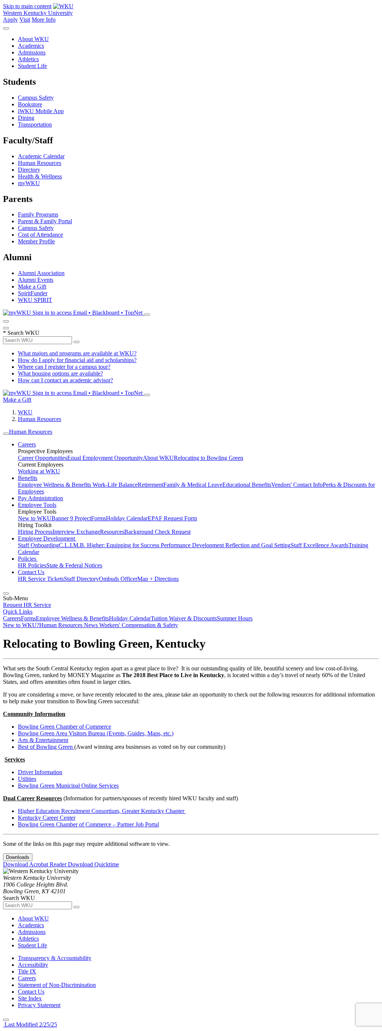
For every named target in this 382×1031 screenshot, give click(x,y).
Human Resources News (69, 625)
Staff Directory (81, 579)
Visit (24, 19)
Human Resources (39, 163)
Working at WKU (39, 471)
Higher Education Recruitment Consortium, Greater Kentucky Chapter (102, 811)
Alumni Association (41, 273)
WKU (25, 412)
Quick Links (17, 611)
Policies (28, 558)
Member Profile (36, 241)
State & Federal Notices (74, 565)
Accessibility (33, 965)
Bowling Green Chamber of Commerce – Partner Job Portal (88, 824)
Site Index (30, 998)
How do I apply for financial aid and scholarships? (77, 360)
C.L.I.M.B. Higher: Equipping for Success (110, 545)
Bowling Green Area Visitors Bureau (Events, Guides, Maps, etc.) (95, 733)
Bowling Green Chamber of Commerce (64, 726)
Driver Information (40, 772)
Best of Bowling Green (46, 747)
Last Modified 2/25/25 (30, 1024)
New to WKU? (21, 625)
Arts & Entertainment (43, 740)
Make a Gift (32, 286)
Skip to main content (27, 6)
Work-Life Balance (115, 485)
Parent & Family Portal (45, 221)
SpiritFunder (32, 293)
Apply (10, 19)
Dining (26, 118)
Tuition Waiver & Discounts (184, 618)
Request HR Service (27, 605)
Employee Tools (37, 505)
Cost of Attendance (40, 234)
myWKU (29, 183)
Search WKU (21, 333)
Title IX (27, 971)
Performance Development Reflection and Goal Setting (226, 545)
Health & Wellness (40, 176)
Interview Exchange (76, 532)
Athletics (28, 59)
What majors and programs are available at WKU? (77, 353)
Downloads (17, 857)
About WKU (33, 39)
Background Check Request (157, 532)
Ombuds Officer (118, 579)
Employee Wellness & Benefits (55, 485)
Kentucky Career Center (46, 817)
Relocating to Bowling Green (208, 458)
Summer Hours (235, 618)
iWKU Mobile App (41, 111)
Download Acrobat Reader (35, 864)
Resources (112, 532)
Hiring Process (35, 532)
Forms (98, 518)
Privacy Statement (39, 1005)
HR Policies (32, 565)
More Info (44, 19)
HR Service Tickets (41, 579)
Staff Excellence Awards (319, 545)
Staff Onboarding (38, 545)
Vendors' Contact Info (297, 485)
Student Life (32, 66)
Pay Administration (40, 498)
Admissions (32, 52)
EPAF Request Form (172, 518)
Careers (27, 444)
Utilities (27, 779)
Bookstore (30, 104)
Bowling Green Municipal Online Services (68, 785)
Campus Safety (36, 97)
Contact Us (31, 572)
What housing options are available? (60, 373)
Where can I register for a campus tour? (64, 367)
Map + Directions (158, 579)
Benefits (27, 478)
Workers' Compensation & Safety (138, 625)
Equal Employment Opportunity (105, 458)
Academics (31, 46)
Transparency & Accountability (54, 958)
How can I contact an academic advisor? (65, 380)
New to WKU (34, 518)
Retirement (150, 485)
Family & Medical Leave (192, 485)
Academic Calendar (41, 156)
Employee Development (47, 538)
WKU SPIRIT (35, 300)
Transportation (35, 124)
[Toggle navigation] (6, 434)
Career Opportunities (42, 458)
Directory (29, 169)
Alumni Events (35, 280)
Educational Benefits (246, 485)
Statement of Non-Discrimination (57, 985)
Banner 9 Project (71, 518)
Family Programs (38, 214)
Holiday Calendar (127, 518)
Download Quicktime (93, 864)
